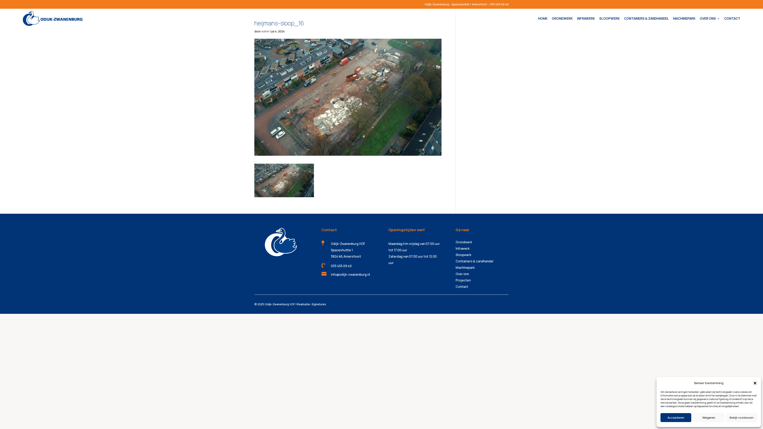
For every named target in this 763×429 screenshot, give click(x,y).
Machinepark (465, 267)
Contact (462, 286)
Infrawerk (463, 248)
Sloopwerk (463, 255)
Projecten (463, 280)
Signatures (319, 304)
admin (265, 31)
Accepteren (675, 417)
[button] (755, 383)
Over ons (462, 274)
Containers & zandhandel (474, 261)
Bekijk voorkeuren (742, 417)
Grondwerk (464, 242)
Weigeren (708, 417)
